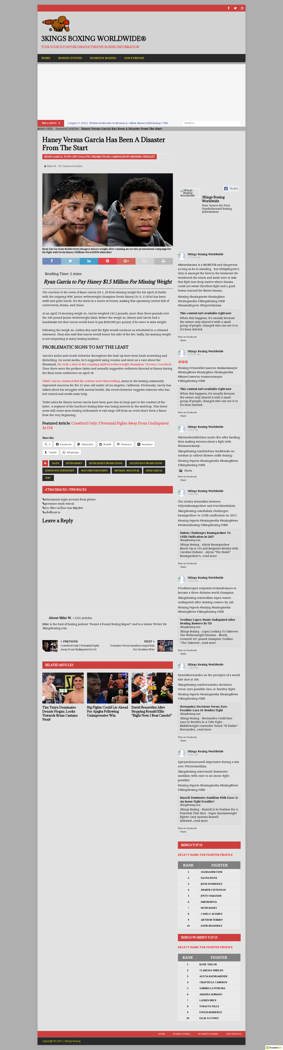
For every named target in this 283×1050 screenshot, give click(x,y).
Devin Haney (74, 463)
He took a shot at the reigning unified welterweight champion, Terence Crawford (114, 364)
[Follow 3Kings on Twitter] (235, 8)
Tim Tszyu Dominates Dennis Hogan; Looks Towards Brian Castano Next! (60, 713)
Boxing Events (70, 58)
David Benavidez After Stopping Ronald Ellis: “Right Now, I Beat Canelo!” (151, 711)
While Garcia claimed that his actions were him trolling (81, 381)
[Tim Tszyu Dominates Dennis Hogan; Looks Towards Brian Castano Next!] (63, 688)
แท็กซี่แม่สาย (52, 512)
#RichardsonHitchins (192, 437)
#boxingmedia (223, 372)
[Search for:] (211, 123)
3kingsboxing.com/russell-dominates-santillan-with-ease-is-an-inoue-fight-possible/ (204, 776)
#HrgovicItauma (210, 305)
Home (45, 58)
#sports (194, 460)
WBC (48, 478)
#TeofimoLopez (188, 588)
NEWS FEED (45, 128)
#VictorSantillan (195, 766)
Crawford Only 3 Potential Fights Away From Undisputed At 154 (105, 425)
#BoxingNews (187, 372)
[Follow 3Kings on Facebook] (228, 8)
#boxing (183, 296)
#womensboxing (189, 525)
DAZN (55, 463)
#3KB (221, 301)
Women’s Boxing (103, 58)
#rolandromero (223, 588)
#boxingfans (205, 372)
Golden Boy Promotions (145, 463)
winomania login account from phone (70, 499)
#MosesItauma (187, 264)
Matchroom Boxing (94, 470)
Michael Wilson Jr (127, 470)
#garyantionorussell (191, 761)
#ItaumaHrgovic (188, 305)
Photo (188, 470)
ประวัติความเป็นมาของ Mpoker (64, 507)
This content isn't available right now (205, 313)
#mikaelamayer (227, 368)
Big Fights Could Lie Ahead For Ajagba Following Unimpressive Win (107, 711)
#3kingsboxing (207, 301)
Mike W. (52, 166)
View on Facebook (187, 337)
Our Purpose (134, 58)
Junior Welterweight (59, 470)
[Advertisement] (141, 91)
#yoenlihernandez (190, 675)
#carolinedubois (224, 505)
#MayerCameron (189, 376)
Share (183, 340)
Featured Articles (67, 128)
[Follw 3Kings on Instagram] (242, 8)
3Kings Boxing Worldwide (206, 254)
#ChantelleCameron (202, 368)
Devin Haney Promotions (105, 463)
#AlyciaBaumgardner (192, 505)
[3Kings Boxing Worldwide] (190, 193)
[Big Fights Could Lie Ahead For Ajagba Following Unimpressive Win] (107, 688)
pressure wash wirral (59, 503)
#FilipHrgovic (228, 269)
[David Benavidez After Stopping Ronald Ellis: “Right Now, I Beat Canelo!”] (152, 688)
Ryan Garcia (154, 470)
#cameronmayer (212, 376)
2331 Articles (83, 618)
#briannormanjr (189, 445)
